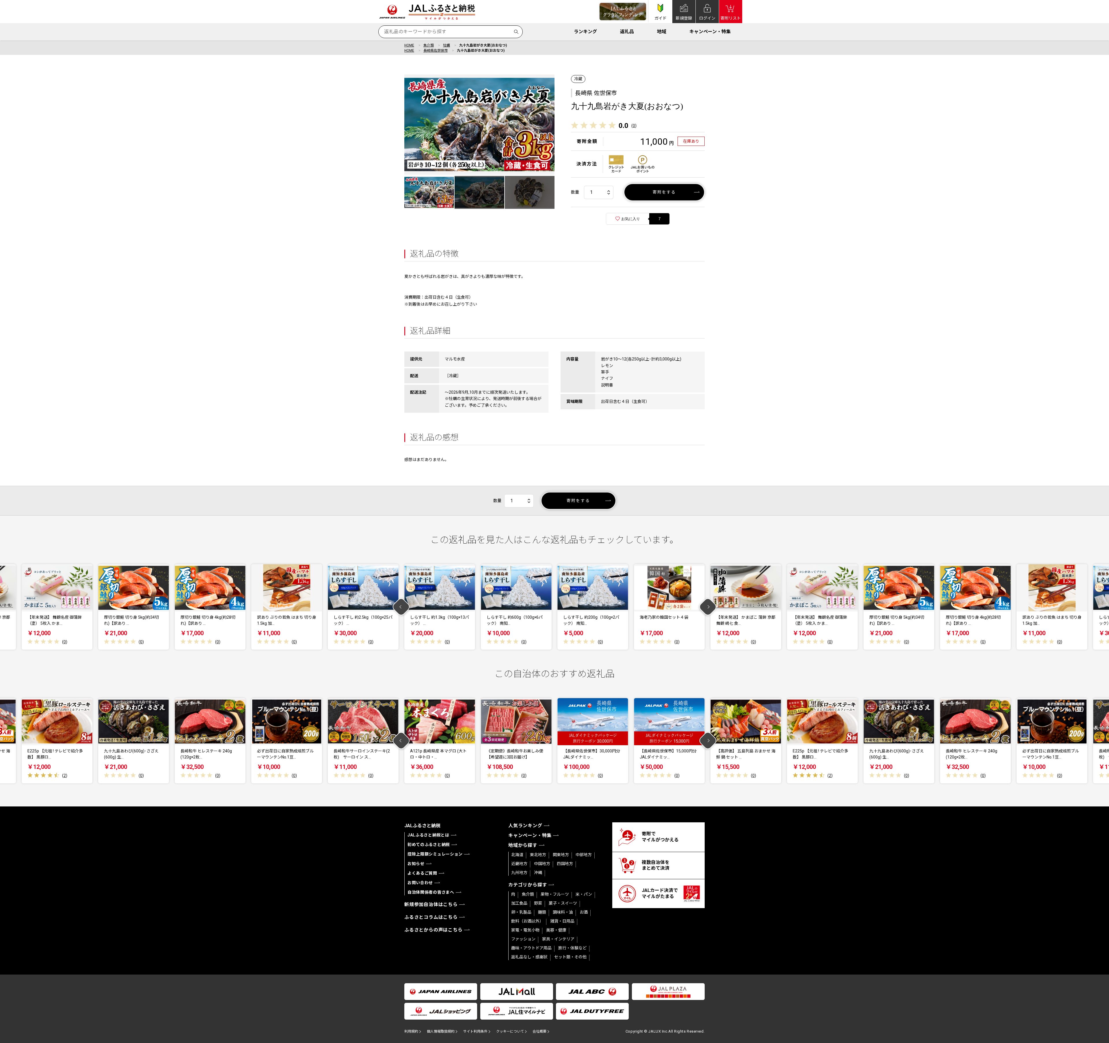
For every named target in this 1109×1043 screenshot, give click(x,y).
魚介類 (428, 45)
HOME (409, 45)
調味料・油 (563, 912)
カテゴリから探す (527, 885)
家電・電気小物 (525, 930)
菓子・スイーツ (563, 903)
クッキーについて (510, 1031)
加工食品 (519, 903)
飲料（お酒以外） (527, 921)
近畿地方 (519, 863)
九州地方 (519, 872)
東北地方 (538, 854)
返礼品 (627, 31)
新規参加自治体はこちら (431, 904)
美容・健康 (556, 930)
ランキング (585, 31)
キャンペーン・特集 (710, 31)
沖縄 (538, 872)
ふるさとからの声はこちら (433, 930)
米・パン (584, 894)
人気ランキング (525, 825)
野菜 (538, 903)
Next (708, 607)
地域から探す (522, 845)
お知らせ (416, 863)
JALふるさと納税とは (428, 835)
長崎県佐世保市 (435, 51)
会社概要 (539, 1031)
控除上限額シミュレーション (435, 854)
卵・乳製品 (521, 912)
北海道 (517, 854)
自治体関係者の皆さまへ (430, 892)
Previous (401, 607)
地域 (661, 31)
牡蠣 (446, 45)
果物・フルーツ (555, 894)
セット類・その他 (570, 957)
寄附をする (664, 192)
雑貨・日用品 (562, 921)
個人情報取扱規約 (441, 1031)
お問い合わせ (420, 882)
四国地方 (565, 863)
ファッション (523, 939)
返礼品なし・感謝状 (529, 957)
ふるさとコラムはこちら (431, 917)
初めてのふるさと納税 (428, 844)
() (634, 125)
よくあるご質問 (422, 873)
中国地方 (542, 863)
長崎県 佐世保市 (596, 93)
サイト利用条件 (475, 1031)
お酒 (584, 912)
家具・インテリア (558, 939)
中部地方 (584, 854)
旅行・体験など (572, 948)
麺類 (542, 912)
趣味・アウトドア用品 (531, 948)
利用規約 (411, 1031)
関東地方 (561, 854)
